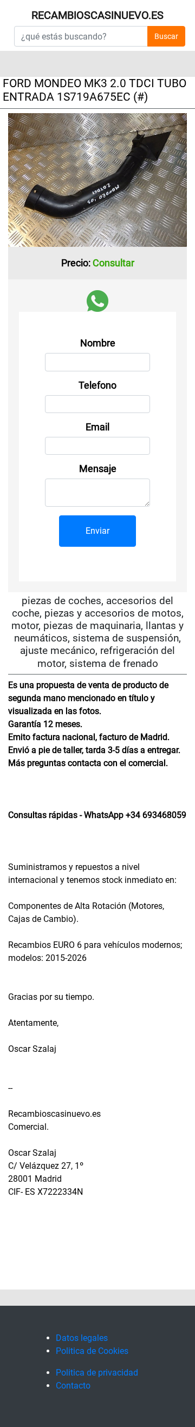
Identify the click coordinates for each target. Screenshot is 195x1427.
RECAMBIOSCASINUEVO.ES (97, 15)
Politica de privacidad (97, 1372)
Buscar (166, 36)
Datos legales (82, 1338)
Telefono (97, 385)
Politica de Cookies (92, 1351)
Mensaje (97, 468)
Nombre (97, 343)
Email (97, 427)
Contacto (73, 1385)
